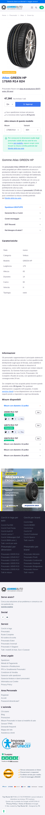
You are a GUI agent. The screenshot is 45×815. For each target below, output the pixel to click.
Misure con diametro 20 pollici (16, 455)
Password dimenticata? (10, 701)
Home (4, 15)
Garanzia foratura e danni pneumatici (15, 678)
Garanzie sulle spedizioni (11, 675)
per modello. (18, 143)
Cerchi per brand (32, 517)
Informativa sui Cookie (9, 681)
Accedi (3, 698)
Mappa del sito (6, 730)
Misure (7, 125)
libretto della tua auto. (13, 198)
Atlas (22, 15)
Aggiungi (29, 104)
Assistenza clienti (8, 733)
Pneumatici (13, 15)
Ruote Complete (7, 635)
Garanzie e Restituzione (10, 666)
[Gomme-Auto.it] (11, 7)
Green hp (30, 15)
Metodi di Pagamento (9, 663)
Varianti (27, 125)
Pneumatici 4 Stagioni (9, 647)
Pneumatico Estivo (9, 72)
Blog (3, 714)
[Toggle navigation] (32, 7)
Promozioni (5, 718)
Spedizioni (5, 660)
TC (39, 806)
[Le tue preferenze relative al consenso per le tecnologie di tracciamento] (4, 811)
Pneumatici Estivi (8, 641)
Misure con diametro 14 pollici (16, 444)
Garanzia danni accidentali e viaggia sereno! (22, 1)
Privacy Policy (6, 685)
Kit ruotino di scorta (8, 638)
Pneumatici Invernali (9, 644)
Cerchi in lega (6, 628)
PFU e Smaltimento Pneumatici (13, 669)
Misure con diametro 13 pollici (16, 406)
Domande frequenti (8, 727)
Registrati (5, 695)
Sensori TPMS (6, 724)
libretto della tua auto (16, 148)
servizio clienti (7, 391)
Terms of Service (25, 804)
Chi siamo (5, 711)
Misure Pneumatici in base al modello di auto (18, 721)
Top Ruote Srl (22, 806)
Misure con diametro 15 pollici (16, 450)
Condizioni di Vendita (9, 672)
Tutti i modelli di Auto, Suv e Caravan (15, 650)
